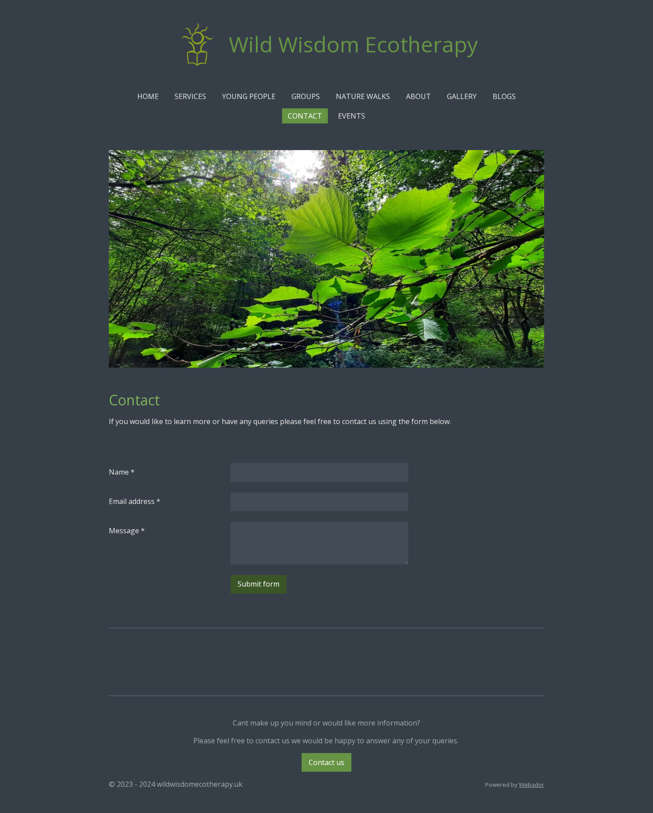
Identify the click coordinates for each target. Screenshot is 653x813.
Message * (127, 530)
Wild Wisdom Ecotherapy (353, 44)
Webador (531, 785)
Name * (122, 472)
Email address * (134, 501)
